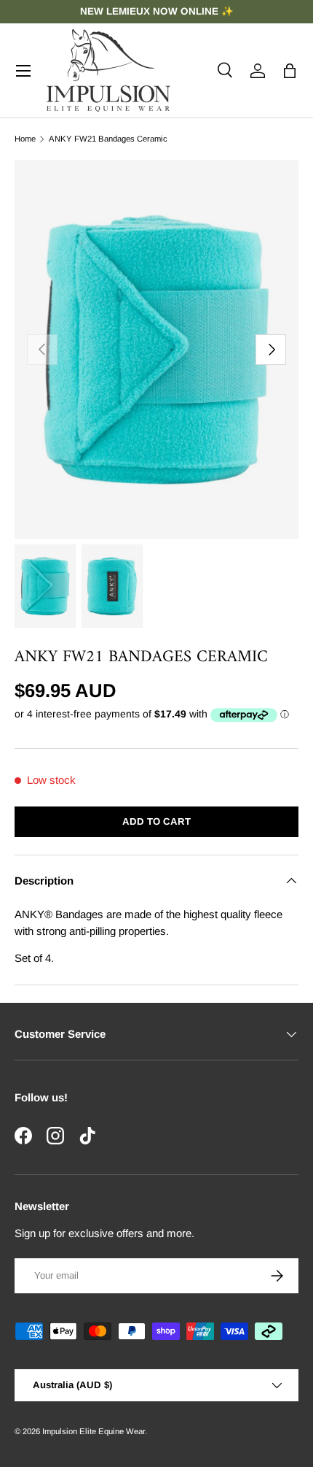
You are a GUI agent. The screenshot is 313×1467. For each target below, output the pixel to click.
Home (25, 139)
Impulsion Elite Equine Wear (93, 1431)
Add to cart (156, 821)
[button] (290, 71)
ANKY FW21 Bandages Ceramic (108, 139)
